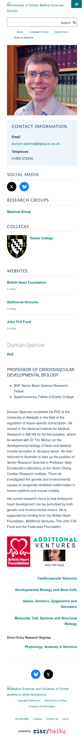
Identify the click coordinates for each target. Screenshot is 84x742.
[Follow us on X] (12, 187)
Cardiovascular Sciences (57, 578)
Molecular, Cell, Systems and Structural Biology (46, 621)
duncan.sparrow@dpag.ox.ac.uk (36, 143)
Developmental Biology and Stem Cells (46, 589)
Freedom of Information (42, 706)
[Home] (11, 31)
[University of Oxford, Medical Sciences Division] (35, 6)
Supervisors (61, 31)
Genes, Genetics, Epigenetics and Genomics (50, 604)
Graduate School (38, 31)
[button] (76, 4)
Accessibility (22, 718)
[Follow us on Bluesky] (24, 187)
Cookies (37, 718)
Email (16, 136)
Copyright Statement (28, 700)
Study (20, 31)
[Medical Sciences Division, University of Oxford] (42, 690)
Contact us (52, 718)
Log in (65, 718)
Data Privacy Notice (55, 700)
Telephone (20, 151)
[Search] (74, 22)
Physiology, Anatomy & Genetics (51, 646)
